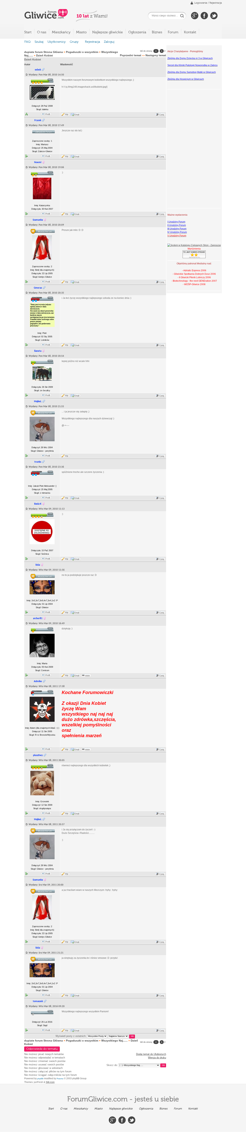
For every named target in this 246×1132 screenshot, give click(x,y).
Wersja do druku (157, 1057)
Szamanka (38, 220)
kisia (38, 565)
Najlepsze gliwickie (107, 32)
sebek (38, 70)
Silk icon (50, 1082)
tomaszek (38, 1001)
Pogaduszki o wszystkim (82, 52)
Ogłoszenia (137, 32)
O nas (41, 32)
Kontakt (190, 32)
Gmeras (38, 288)
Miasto (81, 32)
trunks (37, 462)
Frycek (37, 120)
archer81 (37, 618)
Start (28, 32)
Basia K (37, 504)
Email (76, 114)
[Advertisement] (182, 148)
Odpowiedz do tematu (42, 1049)
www (87, 675)
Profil (47, 114)
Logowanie (200, 3)
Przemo (60, 1079)
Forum (173, 32)
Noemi (37, 162)
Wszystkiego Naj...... (114, 1040)
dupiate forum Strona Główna (43, 52)
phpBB (40, 1079)
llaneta (37, 351)
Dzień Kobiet (44, 55)
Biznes (157, 32)
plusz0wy (38, 755)
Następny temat (155, 55)
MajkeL (38, 401)
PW (66, 114)
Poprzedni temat (130, 55)
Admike (38, 681)
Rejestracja (215, 3)
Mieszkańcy (61, 32)
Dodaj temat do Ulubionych (151, 1054)
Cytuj (161, 114)
